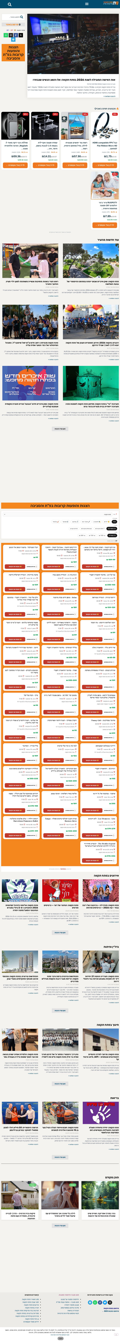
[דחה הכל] (116, 1334)
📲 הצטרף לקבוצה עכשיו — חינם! (60, 687)
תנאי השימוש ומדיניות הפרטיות (60, 1335)
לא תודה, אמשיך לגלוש (60, 692)
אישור (60, 1338)
